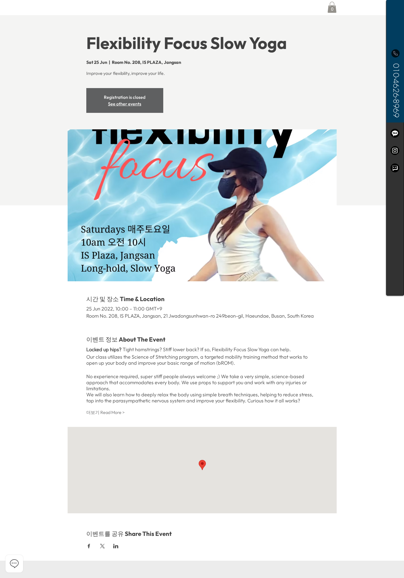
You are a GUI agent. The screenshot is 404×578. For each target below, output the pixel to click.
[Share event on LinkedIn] (115, 546)
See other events (124, 104)
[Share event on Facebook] (89, 546)
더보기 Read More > (105, 412)
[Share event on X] (102, 546)
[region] (395, 148)
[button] (332, 7)
